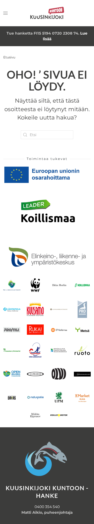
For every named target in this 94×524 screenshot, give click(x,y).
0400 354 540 (47, 507)
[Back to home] (47, 13)
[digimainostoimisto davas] (11, 397)
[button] (5, 13)
